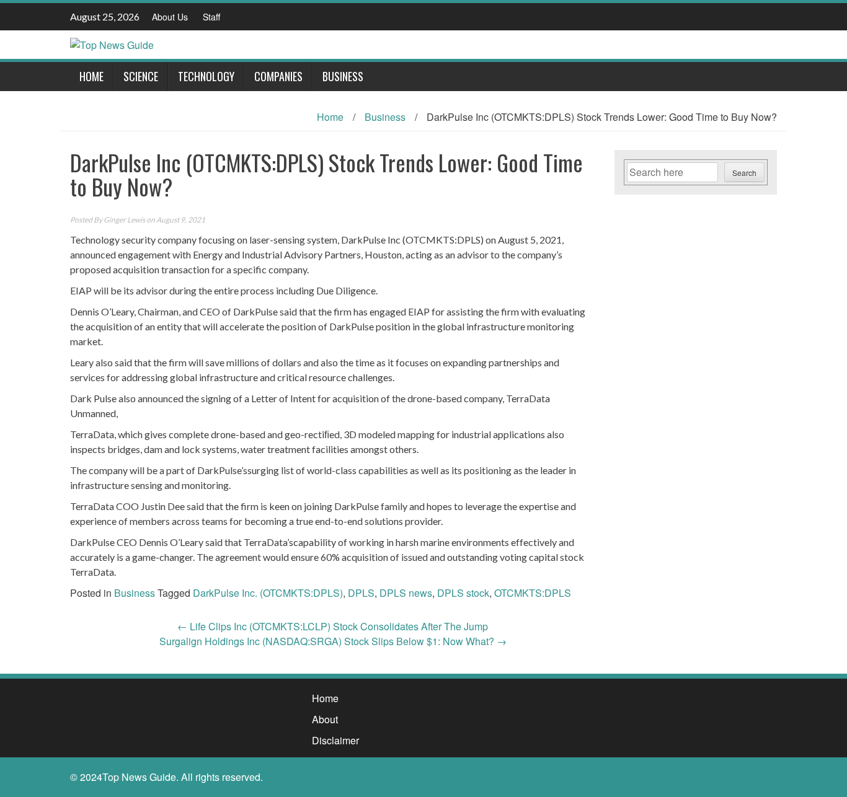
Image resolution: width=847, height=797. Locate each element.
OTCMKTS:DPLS (532, 593)
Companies (278, 76)
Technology (206, 76)
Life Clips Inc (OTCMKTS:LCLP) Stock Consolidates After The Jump (332, 626)
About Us (170, 17)
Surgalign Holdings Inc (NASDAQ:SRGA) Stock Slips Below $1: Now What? (333, 641)
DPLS (361, 593)
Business (342, 76)
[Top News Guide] (112, 44)
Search (744, 172)
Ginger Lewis (124, 219)
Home (91, 76)
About (325, 719)
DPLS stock (463, 593)
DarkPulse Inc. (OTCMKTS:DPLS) (268, 593)
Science (140, 76)
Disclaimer (335, 740)
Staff (211, 17)
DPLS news (405, 593)
